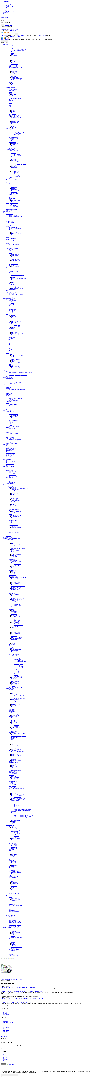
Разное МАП (14, 731)
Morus (10, 903)
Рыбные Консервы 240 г (19, 132)
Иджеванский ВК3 (13, 560)
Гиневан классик (15, 864)
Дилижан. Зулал (12, 309)
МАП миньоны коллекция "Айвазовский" (23, 815)
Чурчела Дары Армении (14, 245)
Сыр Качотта (14, 166)
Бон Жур (11, 311)
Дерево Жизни (17, 623)
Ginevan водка (12, 860)
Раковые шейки (14, 143)
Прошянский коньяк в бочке (17, 799)
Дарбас (10, 354)
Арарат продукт (15, 184)
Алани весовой (12, 238)
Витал (10, 348)
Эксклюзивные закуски (14, 115)
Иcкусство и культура (11, 451)
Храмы (15, 804)
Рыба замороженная (13, 138)
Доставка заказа (4, 35)
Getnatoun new (14, 611)
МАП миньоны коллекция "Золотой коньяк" (24, 819)
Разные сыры (14, 167)
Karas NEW (16, 545)
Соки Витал (11, 336)
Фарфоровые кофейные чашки (16, 440)
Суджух (13, 110)
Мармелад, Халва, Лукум (12, 292)
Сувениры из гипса (13, 525)
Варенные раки (14, 145)
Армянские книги (7, 444)
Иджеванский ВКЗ (13, 89)
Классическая (14, 831)
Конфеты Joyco (14, 277)
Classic (12, 943)
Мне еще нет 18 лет (5, 1074)
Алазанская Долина (18, 664)
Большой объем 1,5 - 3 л (16, 651)
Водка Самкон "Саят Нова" (15, 871)
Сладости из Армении (8, 268)
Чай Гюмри (8, 394)
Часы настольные (18, 492)
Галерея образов (12, 475)
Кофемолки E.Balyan (13, 433)
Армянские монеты (10, 483)
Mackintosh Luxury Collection (15, 937)
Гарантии (5, 1021)
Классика (13, 869)
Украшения (8, 536)
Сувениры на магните (14, 532)
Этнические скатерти (16, 497)
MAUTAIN (13, 759)
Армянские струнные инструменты (17, 373)
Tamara (10, 220)
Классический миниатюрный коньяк (22, 809)
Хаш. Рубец (14, 127)
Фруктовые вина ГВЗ (16, 649)
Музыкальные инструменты (9, 370)
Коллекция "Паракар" (16, 760)
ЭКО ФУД (13, 131)
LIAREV (13, 881)
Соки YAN (13, 323)
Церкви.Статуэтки (13, 476)
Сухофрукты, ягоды (15, 260)
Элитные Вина (14, 600)
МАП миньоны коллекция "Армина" (22, 817)
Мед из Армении (10, 210)
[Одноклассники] (4, 32)
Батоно (13, 682)
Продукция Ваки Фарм (11, 379)
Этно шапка (14, 499)
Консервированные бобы (12, 179)
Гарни (10, 307)
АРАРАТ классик (15, 715)
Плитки (13, 279)
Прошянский (14, 808)
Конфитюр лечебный (16, 79)
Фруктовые (14, 569)
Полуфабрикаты (12, 114)
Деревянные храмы (15, 493)
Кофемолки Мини (13, 436)
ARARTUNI (14, 615)
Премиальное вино (18, 676)
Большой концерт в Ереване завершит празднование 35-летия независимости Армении (21, 994)
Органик (11, 405)
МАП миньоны (14, 814)
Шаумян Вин (12, 644)
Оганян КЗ (11, 740)
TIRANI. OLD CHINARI (14, 592)
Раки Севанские (12, 142)
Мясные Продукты (10, 106)
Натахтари (11, 365)
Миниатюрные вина (13, 655)
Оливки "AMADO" (13, 206)
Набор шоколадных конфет (17, 275)
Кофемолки (8, 432)
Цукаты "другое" (13, 242)
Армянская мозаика (15, 756)
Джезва (7, 427)
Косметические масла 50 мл (15, 382)
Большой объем (17, 564)
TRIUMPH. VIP (15, 945)
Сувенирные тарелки (13, 523)
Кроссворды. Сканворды (9, 458)
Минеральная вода (10, 299)
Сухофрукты (9, 226)
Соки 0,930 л (17, 325)
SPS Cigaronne (12, 930)
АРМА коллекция (15, 727)
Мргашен (11, 782)
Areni (12, 571)
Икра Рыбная (12, 147)
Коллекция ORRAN (15, 597)
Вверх (2, 1066)
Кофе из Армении (7, 410)
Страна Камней (12, 877)
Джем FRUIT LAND (16, 81)
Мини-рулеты (14, 116)
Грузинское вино (12, 656)
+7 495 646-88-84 (12, 30)
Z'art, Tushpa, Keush (15, 558)
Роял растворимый (15, 417)
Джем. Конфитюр (13, 70)
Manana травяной (13, 404)
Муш (10, 875)
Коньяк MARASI (12, 787)
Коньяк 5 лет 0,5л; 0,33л (19, 695)
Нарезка (13, 112)
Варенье (10, 46)
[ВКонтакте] (1, 32)
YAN (10, 104)
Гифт (10, 250)
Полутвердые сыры (18, 175)
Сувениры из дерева (13, 526)
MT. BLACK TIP (15, 948)
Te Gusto (13, 61)
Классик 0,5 (14, 845)
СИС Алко (13, 705)
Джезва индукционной (14, 429)
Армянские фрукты (7, 211)
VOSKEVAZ (14, 614)
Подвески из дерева (18, 512)
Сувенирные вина (15, 582)
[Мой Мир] (5, 32)
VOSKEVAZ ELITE (15, 616)
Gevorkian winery (12, 581)
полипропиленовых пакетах (15, 398)
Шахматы (8, 462)
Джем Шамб (14, 72)
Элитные (16, 694)
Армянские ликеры (10, 912)
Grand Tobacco (12, 938)
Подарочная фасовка (13, 227)
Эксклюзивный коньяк (16, 769)
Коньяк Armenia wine (13, 823)
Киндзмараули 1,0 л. (21, 661)
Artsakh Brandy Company (14, 830)
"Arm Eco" (11, 204)
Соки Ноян (11, 328)
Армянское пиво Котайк (14, 923)
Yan (12, 62)
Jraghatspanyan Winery (16, 554)
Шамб (12, 54)
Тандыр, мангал (15, 516)
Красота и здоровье (7, 377)
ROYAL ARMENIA (13, 414)
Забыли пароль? (8, 25)
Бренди (13, 720)
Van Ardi (13, 551)
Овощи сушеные (10, 222)
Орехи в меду (12, 265)
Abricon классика (15, 898)
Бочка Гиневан (14, 861)
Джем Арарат (14, 73)
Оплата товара (20, 35)
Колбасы (13, 111)
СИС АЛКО (14, 803)
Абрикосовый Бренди (16, 590)
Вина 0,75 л (16, 565)
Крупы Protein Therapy (16, 190)
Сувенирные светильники (12, 481)
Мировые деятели (10, 478)
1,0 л (18, 671)
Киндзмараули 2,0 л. (21, 662)
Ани (10, 358)
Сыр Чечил (13, 170)
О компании (6, 1011)
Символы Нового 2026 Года (17, 692)
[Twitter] (3, 32)
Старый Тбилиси (15, 683)
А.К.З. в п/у (14, 744)
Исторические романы (11, 448)
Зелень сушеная (9, 214)
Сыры (10, 151)
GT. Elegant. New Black (16, 947)
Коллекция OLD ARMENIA (17, 598)
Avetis (15, 748)
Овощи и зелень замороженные (13, 218)
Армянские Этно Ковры (8, 466)
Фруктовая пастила (10, 267)
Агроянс (13, 56)
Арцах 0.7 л (16, 837)
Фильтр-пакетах (12, 399)
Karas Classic (17, 544)
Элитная (13, 870)
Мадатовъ (13, 811)
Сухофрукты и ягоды (16, 255)
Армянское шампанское (11, 906)
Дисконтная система (41, 35)
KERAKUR (14, 57)
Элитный (11, 689)
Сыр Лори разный (18, 162)
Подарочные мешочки (14, 509)
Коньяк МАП (12, 721)
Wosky (10, 92)
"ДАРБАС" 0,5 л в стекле (17, 355)
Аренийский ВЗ (12, 570)
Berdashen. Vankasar (15, 549)
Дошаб (12, 83)
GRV (12, 679)
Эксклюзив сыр (15, 171)
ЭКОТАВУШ (14, 165)
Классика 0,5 (17, 833)
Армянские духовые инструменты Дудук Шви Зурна (21, 372)
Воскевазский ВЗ (13, 612)
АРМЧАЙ (8, 388)
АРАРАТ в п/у (14, 714)
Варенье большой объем (19, 50)
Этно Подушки (14, 501)
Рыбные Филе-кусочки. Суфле (21, 134)
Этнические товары (13, 495)
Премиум (11, 249)
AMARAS (8, 401)
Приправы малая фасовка (17, 201)
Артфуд (10, 93)
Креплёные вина (15, 589)
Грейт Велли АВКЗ (15, 820)
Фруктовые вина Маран (16, 633)
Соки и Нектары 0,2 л (16, 331)
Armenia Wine (12, 908)
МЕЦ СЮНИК (12, 640)
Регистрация (7, 23)
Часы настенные (18, 490)
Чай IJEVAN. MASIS (10, 393)
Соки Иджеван (12, 315)
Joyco (10, 276)
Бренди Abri (14, 854)
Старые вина (12, 559)
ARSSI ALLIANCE (15, 827)
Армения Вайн (12, 593)
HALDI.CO (11, 422)
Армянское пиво (10, 919)
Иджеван (13, 51)
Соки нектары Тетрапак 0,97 (17, 320)
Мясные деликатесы (13, 107)
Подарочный (12, 709)
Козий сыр (13, 159)
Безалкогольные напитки (9, 298)
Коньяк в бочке (12, 792)
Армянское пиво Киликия (15, 922)
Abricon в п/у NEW (15, 899)
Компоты (8, 339)
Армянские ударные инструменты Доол (18, 375)
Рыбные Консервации (14, 129)
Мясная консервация (13, 122)
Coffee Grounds (12, 421)
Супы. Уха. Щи (17, 133)
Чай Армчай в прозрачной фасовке (17, 389)
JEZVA (10, 418)
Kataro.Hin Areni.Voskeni (16, 553)
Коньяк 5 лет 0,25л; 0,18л (20, 697)
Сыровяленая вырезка (16, 117)
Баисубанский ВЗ (15, 681)
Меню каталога (4, 40)
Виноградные (17, 620)
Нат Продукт (14, 187)
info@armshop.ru (4, 1036)
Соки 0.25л (13, 317)
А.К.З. (10, 743)
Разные (15, 806)
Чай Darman (8, 386)
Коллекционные (12, 917)
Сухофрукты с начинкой (16, 256)
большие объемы (18, 605)
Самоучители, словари (11, 447)
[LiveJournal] (7, 32)
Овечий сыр (14, 157)
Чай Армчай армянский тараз (15, 392)
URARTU (16, 747)
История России (9, 477)
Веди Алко (13, 706)
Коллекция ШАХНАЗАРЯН (17, 751)
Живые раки (14, 144)
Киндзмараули (17, 659)
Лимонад (8, 353)
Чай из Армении (7, 384)
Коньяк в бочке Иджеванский (18, 798)
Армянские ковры (10, 467)
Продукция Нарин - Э (11, 378)
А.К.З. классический (16, 749)
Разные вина (14, 639)
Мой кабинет (6, 1027)
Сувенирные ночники (11, 482)
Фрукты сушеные (15, 232)
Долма (12, 125)
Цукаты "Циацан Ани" (14, 240)
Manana (7, 403)
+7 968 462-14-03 (20, 30)
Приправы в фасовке (16, 200)
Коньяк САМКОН (13, 784)
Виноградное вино (15, 603)
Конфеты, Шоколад (10, 270)
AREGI (10, 231)
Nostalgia (13, 942)
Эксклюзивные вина (16, 561)
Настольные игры (7, 459)
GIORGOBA (14, 678)
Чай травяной (12, 390)
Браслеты (11, 506)
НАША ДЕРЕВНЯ (15, 188)
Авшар (10, 101)
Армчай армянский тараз (14, 215)
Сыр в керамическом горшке (18, 156)
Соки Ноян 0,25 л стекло (17, 334)
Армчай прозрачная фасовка (15, 216)
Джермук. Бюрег (12, 300)
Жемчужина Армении (16, 753)
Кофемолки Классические (15, 434)
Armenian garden (12, 904)
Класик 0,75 (14, 847)
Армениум (11, 100)
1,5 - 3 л (13, 643)
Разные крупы (14, 189)
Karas (12, 543)
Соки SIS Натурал (13, 322)
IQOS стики (11, 954)
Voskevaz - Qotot (15, 550)
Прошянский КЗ (12, 617)
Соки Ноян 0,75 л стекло (17, 333)
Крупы (10, 183)
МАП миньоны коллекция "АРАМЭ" (22, 816)
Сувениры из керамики (14, 528)
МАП (10, 634)
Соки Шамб (11, 338)
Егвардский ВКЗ (12, 786)
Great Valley (11, 739)
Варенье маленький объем (20, 49)
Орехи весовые (12, 262)
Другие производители (16, 78)
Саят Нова (11, 783)
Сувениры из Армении (11, 518)
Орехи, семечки (15, 259)
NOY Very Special (15, 777)
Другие (13, 686)
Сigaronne (13, 931)
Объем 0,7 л (16, 726)
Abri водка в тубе (15, 853)
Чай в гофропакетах (13, 400)
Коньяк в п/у (14, 766)
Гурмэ (10, 251)
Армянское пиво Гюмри (14, 921)
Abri (10, 850)
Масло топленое (9, 181)
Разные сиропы (14, 86)
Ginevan (10, 909)
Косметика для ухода (13, 383)
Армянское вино (10, 539)
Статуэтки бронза (13, 472)
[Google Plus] (8, 32)
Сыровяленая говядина (16, 118)
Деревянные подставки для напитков (19, 488)
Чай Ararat (8, 387)
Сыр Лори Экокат (18, 161)
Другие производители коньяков (16, 788)
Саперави (16, 669)
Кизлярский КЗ (14, 790)
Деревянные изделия (13, 487)
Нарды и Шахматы (10, 461)
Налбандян (11, 849)
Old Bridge (13, 555)
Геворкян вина (14, 584)
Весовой (11, 406)
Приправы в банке (13, 197)
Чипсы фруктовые (15, 234)
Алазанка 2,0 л (20, 667)
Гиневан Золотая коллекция (17, 862)
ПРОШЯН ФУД (12, 95)
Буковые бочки (17, 797)
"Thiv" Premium (14, 880)
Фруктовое (13, 606)
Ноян (12, 53)
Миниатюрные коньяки (14, 800)
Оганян (10, 842)
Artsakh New (14, 882)
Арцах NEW (14, 834)
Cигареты (8, 928)
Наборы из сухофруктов (16, 233)
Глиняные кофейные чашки (15, 439)
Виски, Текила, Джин (11, 915)
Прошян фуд (14, 60)
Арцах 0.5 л (16, 836)
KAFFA (10, 423)
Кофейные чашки (10, 438)
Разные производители (14, 893)
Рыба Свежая (12, 148)
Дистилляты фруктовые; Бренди (13, 895)
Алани (7, 237)
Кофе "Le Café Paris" (13, 420)
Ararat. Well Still (12, 310)
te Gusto (10, 103)
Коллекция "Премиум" (16, 755)
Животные (16, 805)
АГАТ (7, 409)
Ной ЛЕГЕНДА (15, 779)
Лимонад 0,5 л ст (15, 360)
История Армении (10, 449)
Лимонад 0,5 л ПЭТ (15, 359)
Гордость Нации (12, 628)
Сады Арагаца (14, 55)
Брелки (10, 521)
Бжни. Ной (11, 304)
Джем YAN (14, 76)
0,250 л (15, 701)
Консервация (14, 94)
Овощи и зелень (7, 212)
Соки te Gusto (12, 337)
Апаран (10, 305)
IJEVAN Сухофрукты (13, 229)
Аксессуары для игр (10, 465)
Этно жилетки (14, 498)
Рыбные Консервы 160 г (19, 136)
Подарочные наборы (16, 839)
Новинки (8, 445)
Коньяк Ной (11, 775)
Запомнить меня (6, 22)
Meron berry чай (9, 408)
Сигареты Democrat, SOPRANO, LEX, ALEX (21, 951)
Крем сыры (16, 173)
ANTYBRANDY (12, 901)
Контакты (5, 1019)
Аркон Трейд (12, 771)
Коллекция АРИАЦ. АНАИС (18, 586)
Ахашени (16, 675)
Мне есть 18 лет (14, 1074)
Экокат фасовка (17, 155)
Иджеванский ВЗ (13, 844)
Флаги (10, 533)
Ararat (12, 940)
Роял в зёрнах (14, 416)
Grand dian (11, 283)
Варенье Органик (13, 66)
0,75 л (12, 642)
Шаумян (10, 742)
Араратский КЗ (12, 843)
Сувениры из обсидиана (14, 529)
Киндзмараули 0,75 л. (22, 660)
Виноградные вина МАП (17, 637)
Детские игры (6, 368)
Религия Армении (10, 456)
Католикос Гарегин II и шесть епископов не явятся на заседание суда (16, 1002)
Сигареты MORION (16, 950)
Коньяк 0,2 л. (14, 764)
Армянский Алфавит (13, 473)
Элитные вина (12, 542)
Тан (9, 178)
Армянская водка (10, 825)
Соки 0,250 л (17, 326)
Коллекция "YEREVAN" (17, 599)
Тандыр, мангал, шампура (15, 515)
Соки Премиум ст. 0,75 (16, 321)
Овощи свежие (9, 221)
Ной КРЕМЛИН (15, 778)
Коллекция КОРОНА (16, 587)
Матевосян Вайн (12, 575)
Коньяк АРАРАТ (12, 711)
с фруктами (16, 287)
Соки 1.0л (13, 316)
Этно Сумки (14, 503)
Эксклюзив (11, 710)
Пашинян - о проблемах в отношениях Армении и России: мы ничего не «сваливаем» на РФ (22, 998)
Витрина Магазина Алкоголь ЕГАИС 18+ (12, 538)
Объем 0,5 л (16, 725)
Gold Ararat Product (13, 412)
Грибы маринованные (11, 149)
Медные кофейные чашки (14, 442)
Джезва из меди (12, 428)
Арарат (10, 343)
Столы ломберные (10, 464)
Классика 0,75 (17, 832)
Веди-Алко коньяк (13, 772)
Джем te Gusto (14, 75)
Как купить (5, 1013)
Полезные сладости (15, 84)
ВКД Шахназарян (13, 750)
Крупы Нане (14, 192)
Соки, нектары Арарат (14, 318)
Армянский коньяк (10, 688)
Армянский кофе (10, 411)
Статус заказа (6, 1030)
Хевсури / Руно (14, 684)
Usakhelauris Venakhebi (16, 677)
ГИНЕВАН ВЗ (12, 767)
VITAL (10, 88)
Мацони (10, 177)
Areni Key (13, 573)
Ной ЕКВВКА (14, 776)
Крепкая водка (14, 865)
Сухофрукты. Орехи (8, 225)
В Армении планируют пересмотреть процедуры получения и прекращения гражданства (21, 991)
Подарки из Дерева (10, 479)
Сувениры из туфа (13, 531)
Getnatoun (13, 610)
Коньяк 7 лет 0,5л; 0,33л (19, 698)
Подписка (5, 1031)
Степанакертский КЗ (13, 876)
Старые (13, 566)
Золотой (13, 723)
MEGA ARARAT (10, 397)
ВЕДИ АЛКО (12, 867)
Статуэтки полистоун (14, 471)
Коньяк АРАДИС (13, 773)
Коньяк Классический (16, 719)
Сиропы (10, 82)
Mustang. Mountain (15, 758)
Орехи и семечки (15, 254)
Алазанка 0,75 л (20, 665)
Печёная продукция (10, 297)
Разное (12, 126)
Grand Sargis (17, 745)
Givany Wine (11, 645)
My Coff (10, 425)
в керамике (13, 608)
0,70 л (15, 703)
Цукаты (7, 239)
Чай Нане (8, 395)
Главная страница (5, 39)
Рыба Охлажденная (13, 137)
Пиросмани (16, 673)
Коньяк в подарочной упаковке (18, 717)
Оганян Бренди (14, 801)
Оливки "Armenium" (13, 207)
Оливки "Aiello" (12, 205)
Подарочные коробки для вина (16, 687)
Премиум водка (12, 826)
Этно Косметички (15, 500)
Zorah (12, 547)
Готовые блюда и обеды (16, 123)
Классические (14, 650)
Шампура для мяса (15, 517)
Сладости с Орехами (13, 264)
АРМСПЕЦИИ (12, 199)
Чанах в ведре (17, 154)
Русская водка (12, 894)
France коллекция (15, 722)
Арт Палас (16, 621)
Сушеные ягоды (9, 247)
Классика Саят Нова (16, 872)
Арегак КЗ (11, 761)
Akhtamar (13, 939)
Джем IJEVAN (14, 71)
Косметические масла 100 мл (15, 381)
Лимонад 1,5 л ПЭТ (15, 362)
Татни (10, 306)
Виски (10, 916)
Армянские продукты (8, 44)
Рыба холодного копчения (17, 140)
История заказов (7, 1028)
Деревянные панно (13, 520)
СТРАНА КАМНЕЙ (13, 762)
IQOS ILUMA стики (13, 955)
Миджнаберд (14, 887)
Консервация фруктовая (11, 45)
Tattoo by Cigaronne (15, 932)
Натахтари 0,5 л (15, 366)
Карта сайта (6, 1014)
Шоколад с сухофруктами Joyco (18, 278)
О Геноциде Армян (10, 454)
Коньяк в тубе (14, 737)
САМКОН (13, 708)
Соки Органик (14, 332)
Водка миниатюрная (13, 878)
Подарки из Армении (11, 486)
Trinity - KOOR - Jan (15, 556)
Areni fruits (13, 572)
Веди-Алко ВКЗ (12, 601)
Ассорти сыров (17, 176)
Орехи (7, 261)
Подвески (11, 510)
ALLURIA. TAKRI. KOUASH (18, 548)
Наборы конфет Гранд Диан (17, 288)
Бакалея (7, 182)
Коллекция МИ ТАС (16, 588)
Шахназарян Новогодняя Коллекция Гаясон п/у (22, 579)
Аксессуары (8, 376)
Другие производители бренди (16, 905)
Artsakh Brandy (14, 883)
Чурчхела (8, 243)
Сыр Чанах (13, 153)
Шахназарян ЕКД (13, 576)
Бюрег (12, 303)
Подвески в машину (16, 511)
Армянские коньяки (15, 789)
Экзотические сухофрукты (12, 248)
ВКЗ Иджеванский (13, 716)
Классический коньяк (16, 770)
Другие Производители (14, 312)
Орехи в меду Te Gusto (16, 266)
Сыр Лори (13, 160)
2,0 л (18, 672)
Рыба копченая (12, 139)
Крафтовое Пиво (12, 920)
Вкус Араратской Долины (15, 228)
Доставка (5, 1012)
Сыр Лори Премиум (21, 164)
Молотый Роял (14, 415)
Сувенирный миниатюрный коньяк (22, 810)
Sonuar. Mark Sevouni (13, 271)
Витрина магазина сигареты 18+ (10, 927)
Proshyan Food (14, 64)
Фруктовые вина (15, 583)
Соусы (10, 194)
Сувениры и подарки (8, 484)
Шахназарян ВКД (15, 699)
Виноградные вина (15, 595)
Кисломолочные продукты (12, 150)
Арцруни (16, 626)
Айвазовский (14, 729)
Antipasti (16, 172)
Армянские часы (15, 489)
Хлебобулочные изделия (11, 209)
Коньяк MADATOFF (13, 738)
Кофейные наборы (10, 437)
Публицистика (9, 455)
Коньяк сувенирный (13, 690)
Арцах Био (11, 351)
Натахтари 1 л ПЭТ (15, 367)
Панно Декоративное (13, 508)
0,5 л (15, 700)
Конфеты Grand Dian (16, 284)
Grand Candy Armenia (13, 273)
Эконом (10, 257)
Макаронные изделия (13, 193)
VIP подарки (6, 468)
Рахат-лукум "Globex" (14, 293)
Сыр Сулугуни (14, 168)
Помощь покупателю (8, 1022)
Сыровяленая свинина (16, 120)
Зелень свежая (9, 223)
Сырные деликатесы (16, 121)
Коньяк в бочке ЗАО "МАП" (17, 795)
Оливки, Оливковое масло (12, 203)
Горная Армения (15, 728)
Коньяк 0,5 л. (14, 765)
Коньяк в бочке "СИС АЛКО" (18, 794)
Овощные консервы (10, 87)
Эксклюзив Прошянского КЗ (18, 733)
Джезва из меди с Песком (14, 431)
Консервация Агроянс (16, 98)
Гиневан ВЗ (11, 648)
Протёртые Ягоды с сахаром (15, 67)
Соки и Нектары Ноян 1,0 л (17, 329)
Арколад (11, 272)
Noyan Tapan (14, 636)
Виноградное (14, 562)
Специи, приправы (10, 195)
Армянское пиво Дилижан (15, 925)
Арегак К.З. (11, 866)
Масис (12, 186)
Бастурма (13, 109)
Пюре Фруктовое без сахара (15, 68)
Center (12, 933)
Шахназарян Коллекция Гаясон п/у (19, 578)
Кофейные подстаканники (12, 443)
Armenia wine (12, 856)
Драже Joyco (14, 282)
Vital (12, 48)
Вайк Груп (11, 647)
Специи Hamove (12, 198)
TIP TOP (13, 944)
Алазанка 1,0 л (20, 666)
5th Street (13, 936)
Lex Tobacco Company (14, 949)
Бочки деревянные (13, 505)
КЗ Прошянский (12, 840)
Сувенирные (14, 567)
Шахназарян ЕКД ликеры (14, 914)
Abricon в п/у (14, 900)
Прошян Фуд (12, 345)
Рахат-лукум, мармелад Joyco (15, 295)
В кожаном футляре (15, 838)
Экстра (10, 253)
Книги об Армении (10, 453)
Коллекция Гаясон (15, 754)
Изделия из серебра (7, 537)
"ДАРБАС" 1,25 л (15, 356)
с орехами (16, 286)
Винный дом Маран (13, 629)
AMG (12, 934)
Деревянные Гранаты (16, 527)
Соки (7, 314)
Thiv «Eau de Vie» (15, 828)
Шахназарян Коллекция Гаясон (18, 577)
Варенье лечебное (13, 65)
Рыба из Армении (10, 128)
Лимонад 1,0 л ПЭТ (15, 361)
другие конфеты (12, 289)
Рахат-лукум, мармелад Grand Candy (17, 294)
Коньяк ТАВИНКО (13, 781)
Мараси (13, 812)
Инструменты (9, 371)
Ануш (10, 364)
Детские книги (9, 450)
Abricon (13, 888)
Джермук (13, 301)
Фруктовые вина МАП (16, 638)
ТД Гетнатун (11, 609)
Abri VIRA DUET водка (16, 851)
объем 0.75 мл (17, 604)
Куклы (10, 522)
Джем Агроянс (14, 77)
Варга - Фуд (14, 59)
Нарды (7, 460)
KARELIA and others (13, 953)
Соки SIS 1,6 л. (14, 327)
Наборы (13, 281)
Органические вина (18, 625)
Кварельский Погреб (16, 658)
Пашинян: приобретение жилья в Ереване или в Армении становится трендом (19, 987)
